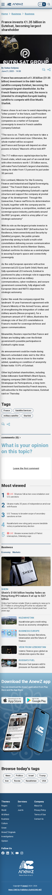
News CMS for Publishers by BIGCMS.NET (25, 890)
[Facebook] (2, 853)
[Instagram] (21, 853)
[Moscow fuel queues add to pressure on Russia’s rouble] (9, 663)
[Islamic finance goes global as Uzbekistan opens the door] (9, 650)
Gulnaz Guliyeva (11, 68)
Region (4, 806)
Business (16, 13)
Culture (4, 823)
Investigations (7, 836)
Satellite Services (23, 410)
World (3, 810)
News (8, 775)
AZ (40, 4)
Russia (17, 781)
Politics (19, 775)
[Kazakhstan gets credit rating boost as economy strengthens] (9, 620)
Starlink (27, 416)
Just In (20, 810)
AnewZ (25, 886)
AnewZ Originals (8, 832)
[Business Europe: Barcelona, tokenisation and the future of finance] (9, 634)
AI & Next (5, 814)
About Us (38, 806)
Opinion (4, 841)
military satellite (11, 416)
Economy (6, 552)
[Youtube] (17, 853)
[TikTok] (26, 853)
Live (19, 806)
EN (44, 4)
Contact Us (39, 819)
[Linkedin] (7, 853)
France (7, 410)
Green (4, 828)
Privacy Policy (40, 810)
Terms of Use (40, 814)
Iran (7, 781)
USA (44, 781)
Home (4, 13)
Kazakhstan (31, 781)
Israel (31, 775)
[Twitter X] (12, 853)
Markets (16, 552)
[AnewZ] (26, 869)
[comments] (43, 69)
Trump (42, 775)
